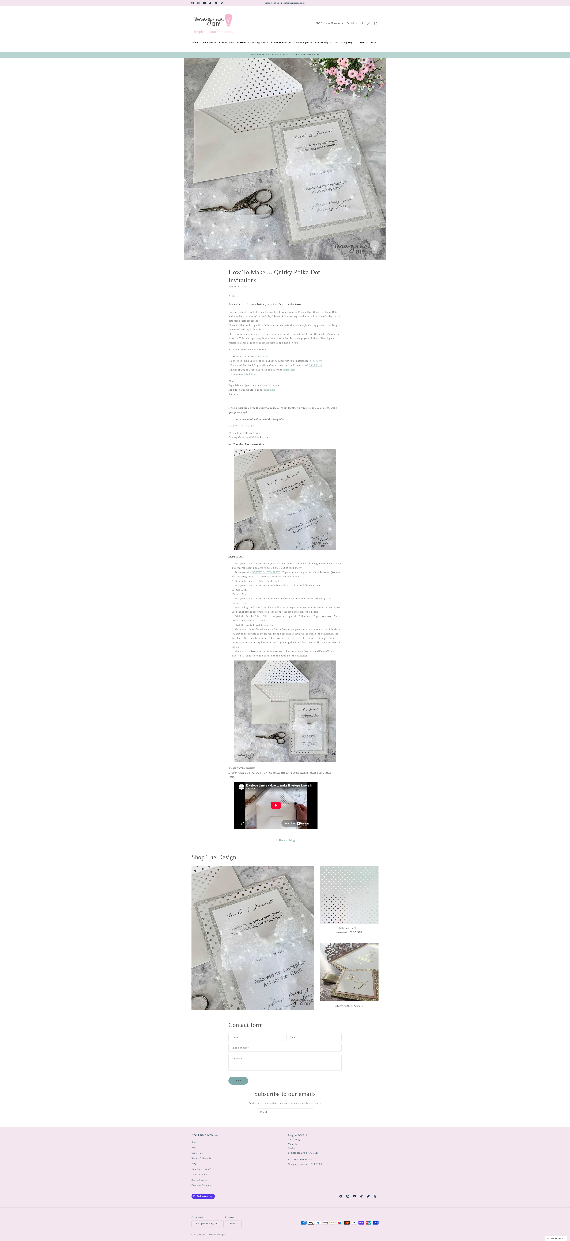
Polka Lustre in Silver (349, 928)
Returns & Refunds (201, 1158)
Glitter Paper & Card (347, 1005)
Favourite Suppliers (201, 1185)
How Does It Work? (201, 1169)
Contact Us (197, 1153)
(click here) (261, 356)
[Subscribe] (309, 1112)
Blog (193, 1147)
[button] (208, 42)
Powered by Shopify (217, 1235)
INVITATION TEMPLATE (242, 426)
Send (238, 1080)
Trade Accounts (199, 1174)
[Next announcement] (377, 55)
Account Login (199, 1180)
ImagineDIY (204, 1235)
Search (194, 1142)
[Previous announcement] (192, 55)
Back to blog (287, 840)
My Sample (557, 1238)
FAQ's (194, 1164)
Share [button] (235, 296)
